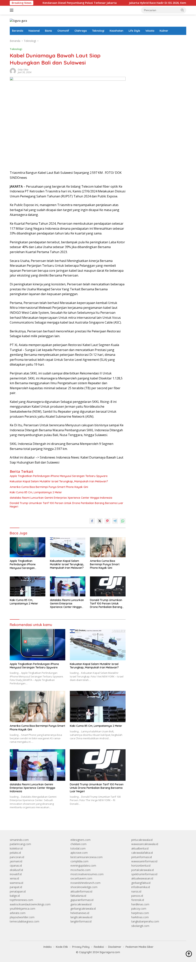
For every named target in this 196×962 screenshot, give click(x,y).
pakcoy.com (138, 908)
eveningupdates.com (83, 865)
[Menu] (12, 10)
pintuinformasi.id (141, 857)
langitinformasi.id (80, 921)
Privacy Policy (81, 947)
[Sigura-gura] (18, 20)
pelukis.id (15, 852)
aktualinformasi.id (81, 891)
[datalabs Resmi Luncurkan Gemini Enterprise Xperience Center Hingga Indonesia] (68, 586)
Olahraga (80, 30)
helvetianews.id (79, 913)
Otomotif (63, 30)
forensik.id (137, 900)
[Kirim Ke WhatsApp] (123, 521)
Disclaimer (114, 947)
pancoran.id (17, 857)
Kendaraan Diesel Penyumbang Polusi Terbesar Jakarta (58, 3)
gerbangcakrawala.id (83, 908)
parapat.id (16, 887)
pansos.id (137, 895)
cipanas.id (16, 865)
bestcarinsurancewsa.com (86, 857)
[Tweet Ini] (100, 521)
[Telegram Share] (115, 521)
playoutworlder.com (22, 917)
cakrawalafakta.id (142, 852)
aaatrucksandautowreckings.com (30, 904)
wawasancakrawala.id (144, 844)
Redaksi (99, 947)
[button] (182, 10)
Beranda (17, 30)
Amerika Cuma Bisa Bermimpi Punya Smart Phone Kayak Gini (49, 487)
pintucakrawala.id (142, 840)
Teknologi (98, 30)
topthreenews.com (21, 900)
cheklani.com (78, 844)
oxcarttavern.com (81, 878)
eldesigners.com (80, 840)
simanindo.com (19, 840)
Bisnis (48, 30)
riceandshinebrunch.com (85, 883)
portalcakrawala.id (142, 870)
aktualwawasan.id (142, 878)
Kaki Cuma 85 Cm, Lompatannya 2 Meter (36, 492)
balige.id (15, 895)
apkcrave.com (79, 852)
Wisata (149, 30)
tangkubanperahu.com (145, 921)
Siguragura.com (110, 952)
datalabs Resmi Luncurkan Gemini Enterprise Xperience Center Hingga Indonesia (61, 497)
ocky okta (23, 69)
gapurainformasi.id (81, 900)
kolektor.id (16, 848)
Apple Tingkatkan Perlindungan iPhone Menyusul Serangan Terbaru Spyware (59, 476)
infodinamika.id (140, 887)
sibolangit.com (140, 926)
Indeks (47, 947)
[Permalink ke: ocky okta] (13, 71)
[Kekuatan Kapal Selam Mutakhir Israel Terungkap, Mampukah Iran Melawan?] (68, 547)
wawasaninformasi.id (144, 861)
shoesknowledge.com (83, 887)
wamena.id (16, 883)
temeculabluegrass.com (24, 921)
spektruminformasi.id (144, 874)
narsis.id (136, 891)
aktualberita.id (140, 848)
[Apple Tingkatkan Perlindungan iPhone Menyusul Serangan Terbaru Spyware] (27, 547)
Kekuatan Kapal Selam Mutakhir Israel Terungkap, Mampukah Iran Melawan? (59, 481)
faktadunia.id (78, 895)
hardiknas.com (140, 904)
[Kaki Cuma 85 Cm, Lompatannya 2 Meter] (27, 586)
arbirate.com (17, 913)
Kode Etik (62, 947)
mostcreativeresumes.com (87, 874)
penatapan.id (18, 891)
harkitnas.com (140, 917)
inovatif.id (16, 874)
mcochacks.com (80, 870)
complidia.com (79, 861)
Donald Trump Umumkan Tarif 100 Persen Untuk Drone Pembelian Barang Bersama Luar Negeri (66, 504)
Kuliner (164, 30)
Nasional (34, 30)
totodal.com (78, 848)
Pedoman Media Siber (140, 947)
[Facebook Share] (92, 521)
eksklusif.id (16, 870)
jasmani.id (16, 861)
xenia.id (14, 878)
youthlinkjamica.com (22, 908)
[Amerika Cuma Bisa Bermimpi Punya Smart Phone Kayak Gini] (108, 547)
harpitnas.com (140, 913)
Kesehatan (116, 30)
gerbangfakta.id (140, 883)
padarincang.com (20, 844)
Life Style (134, 30)
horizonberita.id (140, 865)
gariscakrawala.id (80, 904)
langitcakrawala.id (81, 917)
